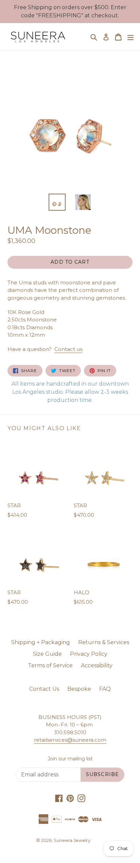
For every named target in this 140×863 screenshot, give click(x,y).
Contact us (68, 349)
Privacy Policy (88, 654)
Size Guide (47, 654)
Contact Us (44, 689)
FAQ (105, 689)
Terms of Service (50, 665)
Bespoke (79, 689)
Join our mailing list (70, 759)
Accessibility (96, 665)
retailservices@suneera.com (70, 740)
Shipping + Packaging (40, 642)
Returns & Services (103, 642)
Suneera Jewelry (72, 840)
